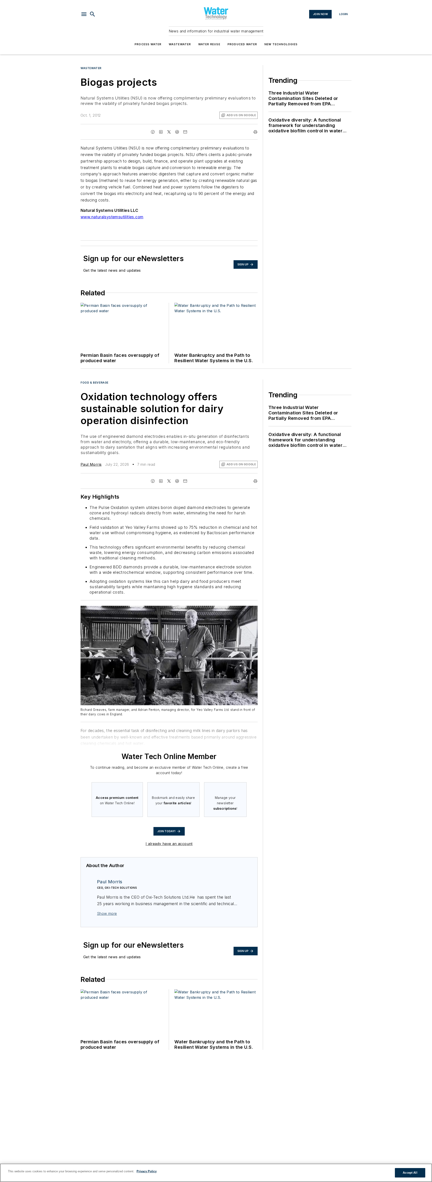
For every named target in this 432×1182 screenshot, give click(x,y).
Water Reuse (209, 44)
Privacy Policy (147, 1171)
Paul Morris (91, 464)
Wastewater (180, 44)
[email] (185, 132)
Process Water (148, 44)
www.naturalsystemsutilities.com (112, 217)
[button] (84, 14)
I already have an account (169, 843)
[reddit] (177, 132)
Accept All (410, 1172)
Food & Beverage (94, 382)
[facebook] (153, 132)
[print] (255, 132)
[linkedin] (161, 132)
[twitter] (169, 132)
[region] (216, 1173)
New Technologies (280, 44)
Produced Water (242, 44)
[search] (92, 14)
